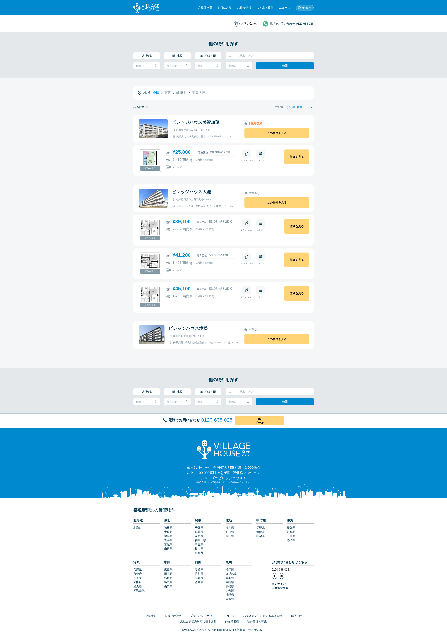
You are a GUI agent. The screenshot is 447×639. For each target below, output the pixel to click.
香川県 (199, 573)
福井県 (230, 527)
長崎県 (230, 586)
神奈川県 (200, 540)
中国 (167, 562)
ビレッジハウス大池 (191, 191)
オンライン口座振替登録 (280, 585)
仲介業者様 (232, 621)
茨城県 (199, 536)
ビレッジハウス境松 (188, 328)
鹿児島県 (231, 573)
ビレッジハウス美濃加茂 (195, 122)
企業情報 (150, 615)
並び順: (279, 107)
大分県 (230, 590)
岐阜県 (291, 531)
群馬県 (199, 531)
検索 (285, 65)
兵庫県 (137, 569)
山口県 (168, 586)
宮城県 (168, 544)
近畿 (136, 562)
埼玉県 (199, 544)
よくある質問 (265, 7)
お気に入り (225, 7)
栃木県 (199, 548)
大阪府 (137, 582)
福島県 (168, 536)
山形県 (168, 548)
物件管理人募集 (257, 621)
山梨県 (260, 536)
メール (259, 422)
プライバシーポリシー (204, 615)
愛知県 (291, 527)
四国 (198, 562)
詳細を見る (297, 156)
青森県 (168, 531)
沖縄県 (230, 594)
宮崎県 (230, 582)
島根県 (168, 577)
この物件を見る (277, 133)
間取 (138, 65)
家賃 (200, 65)
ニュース (284, 7)
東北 (167, 520)
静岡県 (291, 540)
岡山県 (168, 573)
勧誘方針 (296, 615)
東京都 (199, 552)
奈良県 (137, 577)
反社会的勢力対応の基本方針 (198, 621)
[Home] (223, 449)
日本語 (305, 7)
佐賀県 (230, 598)
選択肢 (232, 65)
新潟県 (260, 531)
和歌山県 (139, 590)
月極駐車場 (205, 7)
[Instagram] (281, 576)
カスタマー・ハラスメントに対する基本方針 (254, 615)
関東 (198, 520)
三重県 (291, 536)
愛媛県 (199, 569)
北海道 (138, 520)
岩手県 (168, 540)
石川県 (230, 531)
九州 (229, 562)
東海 (290, 520)
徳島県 (199, 582)
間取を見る (150, 168)
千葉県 (199, 527)
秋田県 (168, 527)
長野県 (260, 527)
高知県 (199, 577)
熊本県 (230, 577)
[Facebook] (274, 576)
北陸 (229, 520)
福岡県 (230, 569)
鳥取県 (168, 582)
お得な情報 (244, 7)
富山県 (230, 536)
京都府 (137, 573)
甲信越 (261, 520)
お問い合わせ (249, 23)
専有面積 (172, 65)
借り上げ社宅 (173, 615)
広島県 (168, 569)
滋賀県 (137, 586)
